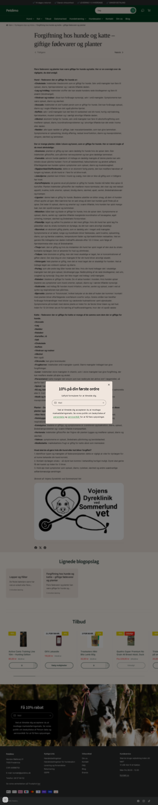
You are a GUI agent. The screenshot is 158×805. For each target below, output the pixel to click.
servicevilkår (74, 417)
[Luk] (108, 384)
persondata (59, 417)
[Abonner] (103, 403)
